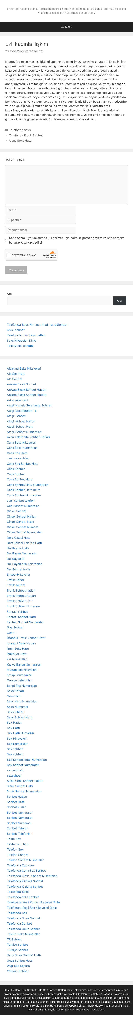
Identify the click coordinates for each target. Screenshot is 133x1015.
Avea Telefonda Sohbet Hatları (28, 437)
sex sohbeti (15, 770)
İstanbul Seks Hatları (21, 643)
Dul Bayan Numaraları (22, 553)
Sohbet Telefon (17, 828)
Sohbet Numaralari (20, 812)
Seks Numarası (17, 707)
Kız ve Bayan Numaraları (24, 664)
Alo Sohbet (14, 379)
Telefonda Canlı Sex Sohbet (26, 870)
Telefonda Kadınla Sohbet (25, 881)
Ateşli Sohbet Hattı (20, 426)
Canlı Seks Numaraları (22, 447)
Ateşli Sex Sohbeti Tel (22, 411)
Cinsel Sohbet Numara (22, 527)
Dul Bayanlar (15, 559)
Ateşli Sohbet (16, 416)
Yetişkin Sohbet (18, 971)
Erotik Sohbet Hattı (20, 601)
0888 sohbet (16, 330)
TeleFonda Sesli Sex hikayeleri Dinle (32, 907)
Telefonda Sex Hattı (44, 1005)
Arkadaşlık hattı (18, 400)
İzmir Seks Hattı (18, 648)
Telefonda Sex (17, 913)
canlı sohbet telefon (20, 500)
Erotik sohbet (16, 585)
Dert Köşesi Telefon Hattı (24, 543)
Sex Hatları (14, 722)
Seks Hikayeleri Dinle (21, 340)
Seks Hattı (14, 696)
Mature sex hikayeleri (22, 669)
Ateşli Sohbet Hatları (21, 421)
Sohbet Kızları (16, 807)
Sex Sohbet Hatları (99, 994)
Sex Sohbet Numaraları (23, 765)
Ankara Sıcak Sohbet (21, 384)
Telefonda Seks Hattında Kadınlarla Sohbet (37, 324)
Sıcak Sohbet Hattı (20, 786)
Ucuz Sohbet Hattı (20, 960)
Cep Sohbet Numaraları (23, 506)
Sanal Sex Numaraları (22, 685)
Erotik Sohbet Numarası (23, 606)
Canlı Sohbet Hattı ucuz (23, 490)
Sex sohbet (15, 749)
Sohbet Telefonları (19, 833)
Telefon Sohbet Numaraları (25, 860)
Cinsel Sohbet (16, 511)
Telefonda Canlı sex (20, 865)
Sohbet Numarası (19, 823)
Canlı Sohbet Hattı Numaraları (27, 485)
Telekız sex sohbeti (20, 346)
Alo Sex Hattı (16, 373)
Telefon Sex (15, 849)
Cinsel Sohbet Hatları (21, 516)
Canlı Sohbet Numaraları (24, 495)
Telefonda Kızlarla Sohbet (25, 886)
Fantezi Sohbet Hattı (21, 617)
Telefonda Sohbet (19, 923)
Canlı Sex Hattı (17, 453)
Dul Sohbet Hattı (18, 569)
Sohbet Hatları (17, 796)
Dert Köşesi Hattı (18, 537)
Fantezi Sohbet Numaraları (25, 622)
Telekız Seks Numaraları (23, 934)
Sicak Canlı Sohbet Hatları (25, 781)
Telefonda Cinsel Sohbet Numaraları (32, 876)
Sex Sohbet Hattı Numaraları (27, 759)
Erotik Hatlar (15, 580)
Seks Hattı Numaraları (22, 701)
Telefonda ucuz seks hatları (26, 335)
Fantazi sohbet (17, 611)
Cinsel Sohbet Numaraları (24, 532)
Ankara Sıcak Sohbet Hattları (27, 395)
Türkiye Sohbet (17, 944)
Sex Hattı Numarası (20, 733)
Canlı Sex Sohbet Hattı (22, 463)
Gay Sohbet (15, 627)
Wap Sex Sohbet (18, 966)
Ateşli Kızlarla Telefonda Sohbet (29, 405)
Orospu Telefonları (19, 680)
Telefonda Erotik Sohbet (26, 135)
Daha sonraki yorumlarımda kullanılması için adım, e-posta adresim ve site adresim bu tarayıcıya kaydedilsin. (66, 240)
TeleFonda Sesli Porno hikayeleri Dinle (33, 902)
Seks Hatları (15, 691)
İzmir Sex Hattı (17, 654)
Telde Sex (14, 839)
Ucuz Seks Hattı (20, 140)
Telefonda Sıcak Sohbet (23, 918)
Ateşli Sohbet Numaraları (24, 432)
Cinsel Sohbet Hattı (20, 521)
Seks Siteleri (15, 712)
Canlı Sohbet (16, 469)
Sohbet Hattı (16, 802)
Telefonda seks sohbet (23, 897)
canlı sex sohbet (18, 458)
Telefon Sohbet (17, 855)
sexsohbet (14, 775)
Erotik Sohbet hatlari (21, 590)
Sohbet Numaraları (20, 817)
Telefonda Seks (20, 130)
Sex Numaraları (17, 743)
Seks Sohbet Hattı (19, 717)
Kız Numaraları (17, 659)
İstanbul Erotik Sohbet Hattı (26, 638)
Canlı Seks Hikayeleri (21, 442)
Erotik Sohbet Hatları (21, 595)
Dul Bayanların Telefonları (24, 564)
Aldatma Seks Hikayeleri (24, 368)
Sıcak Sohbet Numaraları (24, 791)
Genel (11, 633)
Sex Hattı (13, 728)
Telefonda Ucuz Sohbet (23, 929)
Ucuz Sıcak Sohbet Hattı (24, 955)
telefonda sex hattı (88, 1001)
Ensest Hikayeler (18, 574)
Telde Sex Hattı (17, 844)
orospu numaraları (19, 675)
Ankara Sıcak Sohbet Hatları (26, 389)
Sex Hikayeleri (17, 738)
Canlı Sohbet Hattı (19, 479)
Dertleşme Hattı (18, 548)
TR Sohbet (14, 939)
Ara (9, 294)
